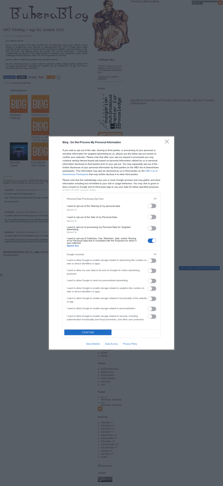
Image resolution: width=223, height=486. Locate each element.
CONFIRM (88, 332)
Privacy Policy (130, 343)
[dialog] (111, 243)
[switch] (152, 206)
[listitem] (111, 198)
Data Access (111, 343)
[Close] (168, 142)
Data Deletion (93, 343)
